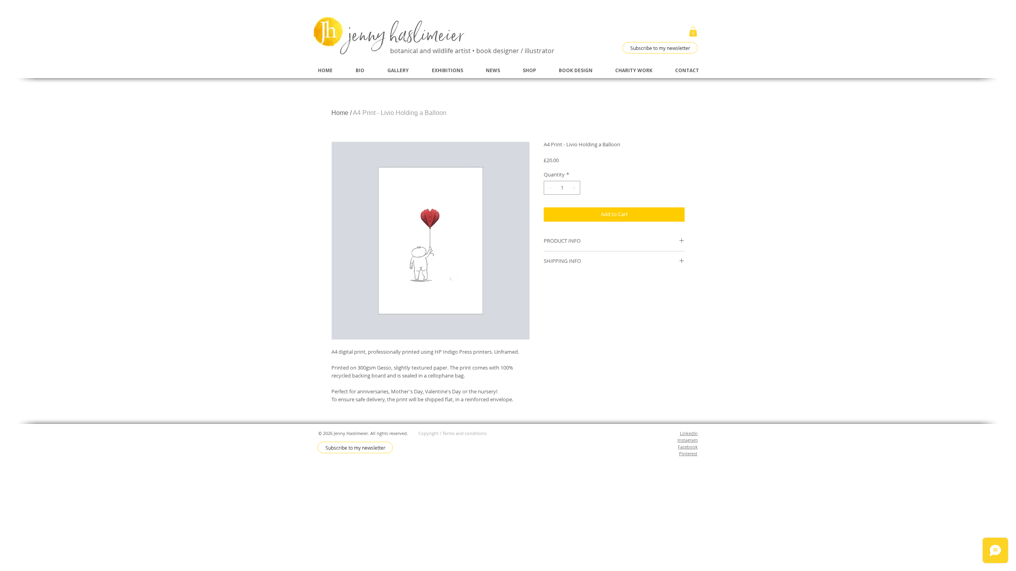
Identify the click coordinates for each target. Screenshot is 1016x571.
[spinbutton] (562, 188)
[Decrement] (549, 188)
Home (339, 112)
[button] (693, 31)
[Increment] (574, 188)
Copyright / (430, 433)
